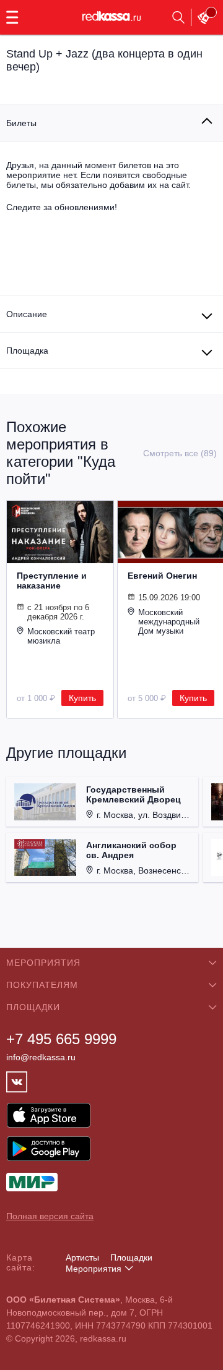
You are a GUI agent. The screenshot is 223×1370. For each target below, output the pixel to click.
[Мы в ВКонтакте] (16, 1081)
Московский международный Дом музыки (168, 622)
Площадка (27, 350)
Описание (26, 314)
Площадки (131, 1257)
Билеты (21, 123)
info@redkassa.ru (41, 1057)
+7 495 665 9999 (61, 1039)
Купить (82, 698)
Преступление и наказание (52, 580)
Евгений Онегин (162, 576)
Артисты (82, 1257)
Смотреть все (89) (180, 453)
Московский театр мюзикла (61, 636)
